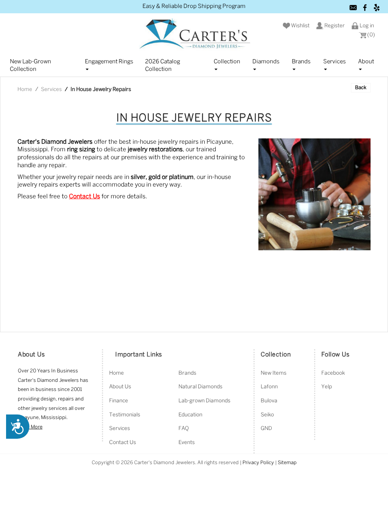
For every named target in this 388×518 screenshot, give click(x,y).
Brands (301, 61)
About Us (120, 387)
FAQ (183, 428)
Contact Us (122, 442)
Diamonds (266, 61)
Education (190, 415)
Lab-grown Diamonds (204, 401)
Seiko (267, 415)
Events (186, 442)
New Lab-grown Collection (30, 65)
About (366, 61)
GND (266, 428)
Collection (227, 61)
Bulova (269, 401)
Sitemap (287, 462)
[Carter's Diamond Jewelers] (194, 34)
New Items (273, 373)
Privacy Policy (258, 462)
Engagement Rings (109, 61)
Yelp (326, 387)
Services (334, 61)
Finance (118, 401)
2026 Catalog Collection (162, 65)
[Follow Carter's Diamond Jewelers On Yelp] (377, 7)
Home (24, 89)
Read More (30, 427)
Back (360, 87)
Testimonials (124, 415)
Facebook (333, 373)
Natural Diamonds (200, 387)
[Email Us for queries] (353, 7)
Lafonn (269, 387)
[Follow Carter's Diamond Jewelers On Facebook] (365, 7)
